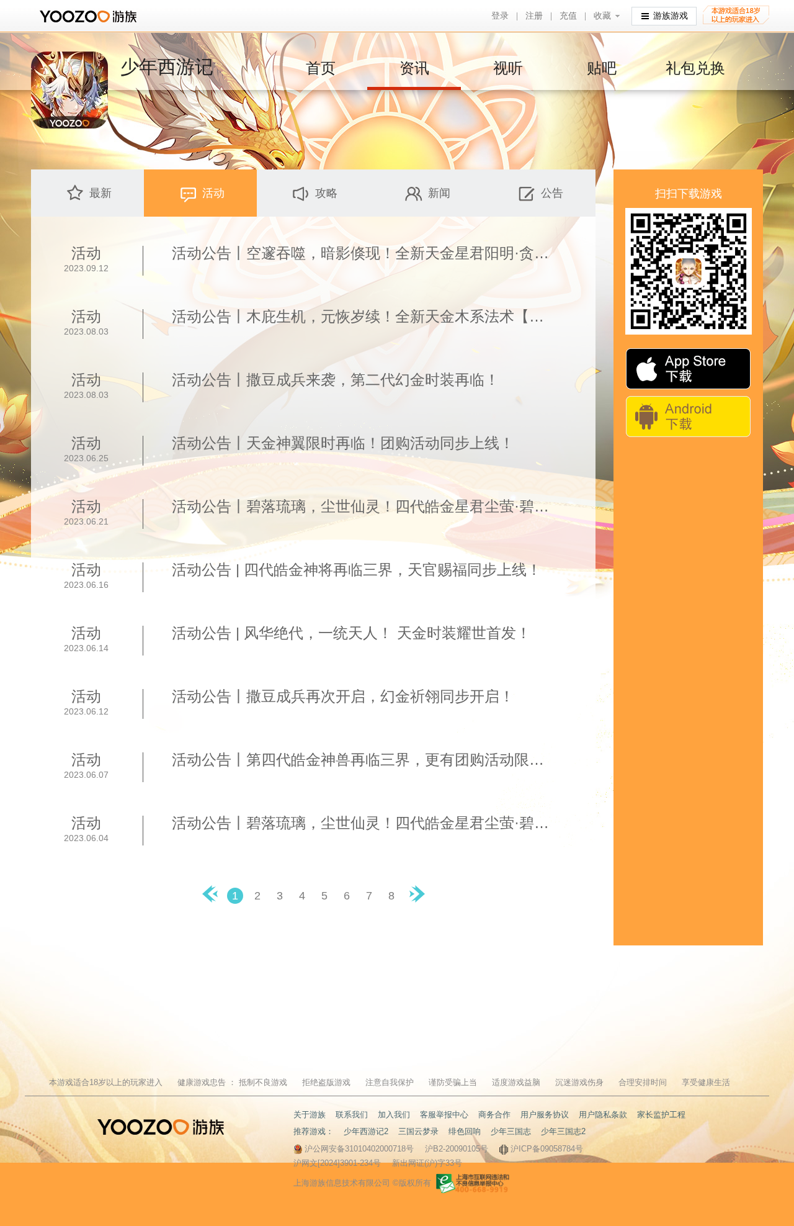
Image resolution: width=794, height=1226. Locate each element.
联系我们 (352, 1114)
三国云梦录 (418, 1131)
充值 (568, 15)
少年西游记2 (366, 1131)
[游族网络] (90, 16)
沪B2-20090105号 (456, 1148)
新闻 (439, 193)
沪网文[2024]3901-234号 (337, 1163)
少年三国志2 (563, 1131)
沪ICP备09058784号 (547, 1148)
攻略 (326, 193)
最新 (100, 193)
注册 (534, 15)
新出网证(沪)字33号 (427, 1163)
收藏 (602, 15)
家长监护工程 (661, 1114)
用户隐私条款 (603, 1114)
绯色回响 (464, 1131)
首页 (321, 68)
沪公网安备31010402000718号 (359, 1148)
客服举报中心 (444, 1114)
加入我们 (394, 1114)
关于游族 (309, 1114)
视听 (508, 68)
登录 (500, 15)
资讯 (414, 68)
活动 (213, 193)
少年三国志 (511, 1131)
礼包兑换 (695, 68)
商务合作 (494, 1114)
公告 (552, 193)
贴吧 (602, 68)
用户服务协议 (544, 1114)
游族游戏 (670, 15)
